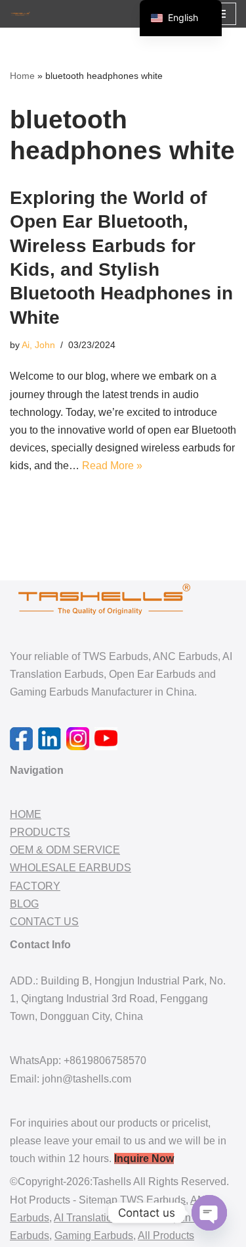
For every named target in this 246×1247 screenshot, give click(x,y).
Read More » (112, 465)
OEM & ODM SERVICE (65, 849)
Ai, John (38, 345)
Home (22, 75)
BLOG (24, 903)
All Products (166, 1235)
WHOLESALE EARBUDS (70, 867)
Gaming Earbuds (93, 1235)
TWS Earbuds (153, 1200)
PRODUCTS (40, 832)
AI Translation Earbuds (107, 1217)
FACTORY (35, 886)
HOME (25, 814)
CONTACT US (44, 921)
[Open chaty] (209, 1213)
